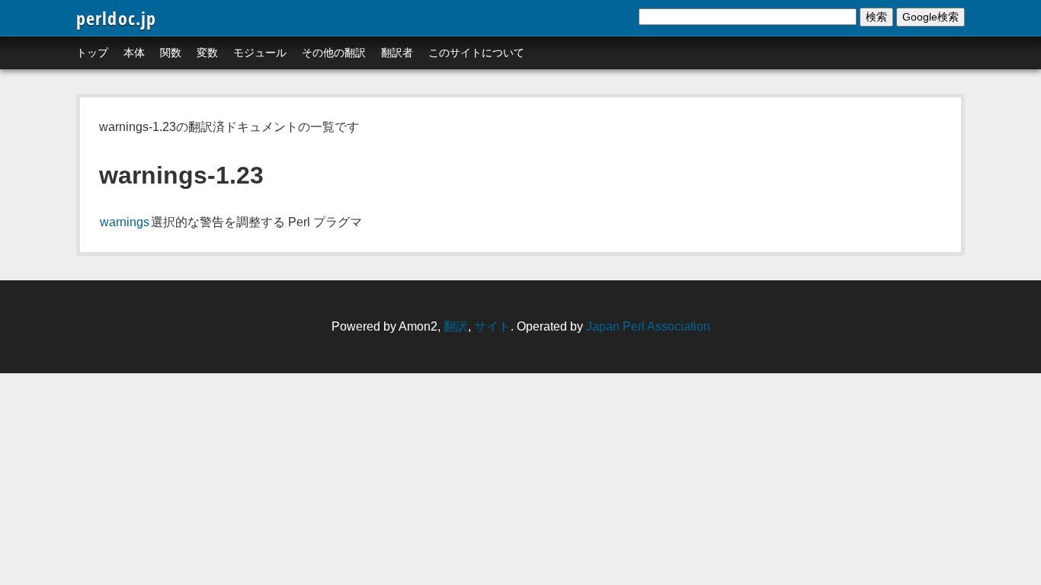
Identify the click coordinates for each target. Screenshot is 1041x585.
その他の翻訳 (334, 52)
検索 (876, 17)
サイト (492, 326)
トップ (92, 52)
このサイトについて (476, 52)
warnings (124, 222)
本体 (134, 52)
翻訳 (456, 326)
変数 (207, 52)
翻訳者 (397, 52)
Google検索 (930, 17)
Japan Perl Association (648, 326)
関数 (170, 52)
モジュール (260, 52)
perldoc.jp (116, 17)
